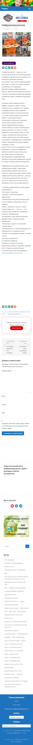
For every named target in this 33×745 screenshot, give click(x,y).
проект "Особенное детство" (13, 644)
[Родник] (16, 3)
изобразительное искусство (13, 615)
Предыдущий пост (10, 347)
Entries (16, 705)
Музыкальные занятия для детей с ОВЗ (15, 583)
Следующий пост (23, 347)
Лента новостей (13, 312)
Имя (4, 396)
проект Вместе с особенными (13, 651)
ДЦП (5, 573)
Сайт (3, 413)
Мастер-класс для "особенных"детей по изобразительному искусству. (16, 578)
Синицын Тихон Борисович (17, 588)
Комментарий (7, 371)
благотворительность (11, 601)
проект (23, 641)
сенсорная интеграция (11, 678)
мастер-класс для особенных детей (15, 621)
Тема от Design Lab (16, 741)
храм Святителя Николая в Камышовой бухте (12, 685)
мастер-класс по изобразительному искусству (15, 626)
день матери (24, 608)
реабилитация (8, 667)
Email (4, 404)
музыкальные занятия (11, 630)
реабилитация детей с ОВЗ (12, 671)
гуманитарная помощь (11, 608)
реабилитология (9, 674)
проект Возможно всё (11, 654)
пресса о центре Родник (12, 641)
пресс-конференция (18, 637)
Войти (16, 701)
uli (12, 29)
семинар (19, 674)
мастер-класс (8, 618)
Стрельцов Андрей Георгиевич (14, 591)
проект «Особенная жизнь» (13, 647)
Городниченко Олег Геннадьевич (14, 570)
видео (22, 601)
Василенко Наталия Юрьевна (13, 563)
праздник (7, 637)
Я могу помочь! (16, 328)
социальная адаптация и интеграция (15, 681)
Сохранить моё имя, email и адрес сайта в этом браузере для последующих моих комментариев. (15, 425)
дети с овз (12, 611)
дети (5, 611)
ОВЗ (5, 588)
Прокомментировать (14, 314)
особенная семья (9, 634)
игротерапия (22, 611)
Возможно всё (9, 566)
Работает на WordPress (22, 739)
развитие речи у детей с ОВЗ (13, 664)
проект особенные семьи (12, 661)
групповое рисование (11, 605)
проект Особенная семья (12, 657)
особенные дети (22, 634)
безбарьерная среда (10, 598)
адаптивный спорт (10, 594)
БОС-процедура (9, 560)
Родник (5, 9)
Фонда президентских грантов (12, 253)
